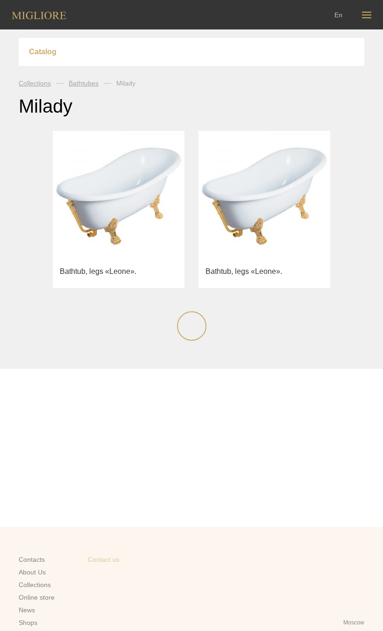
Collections (35, 83)
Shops (28, 622)
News (27, 610)
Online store (37, 597)
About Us (32, 572)
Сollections (35, 584)
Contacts (32, 559)
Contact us (104, 559)
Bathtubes (84, 83)
